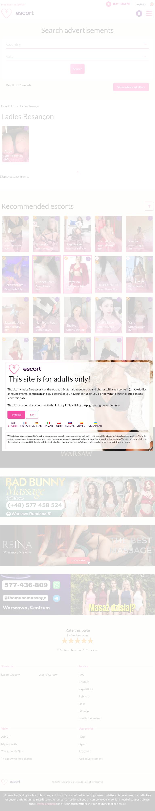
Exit (32, 414)
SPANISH (82, 425)
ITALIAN (48, 425)
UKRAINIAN (95, 425)
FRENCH (25, 425)
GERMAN (36, 425)
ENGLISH (13, 425)
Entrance (16, 414)
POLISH (59, 425)
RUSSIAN (70, 425)
